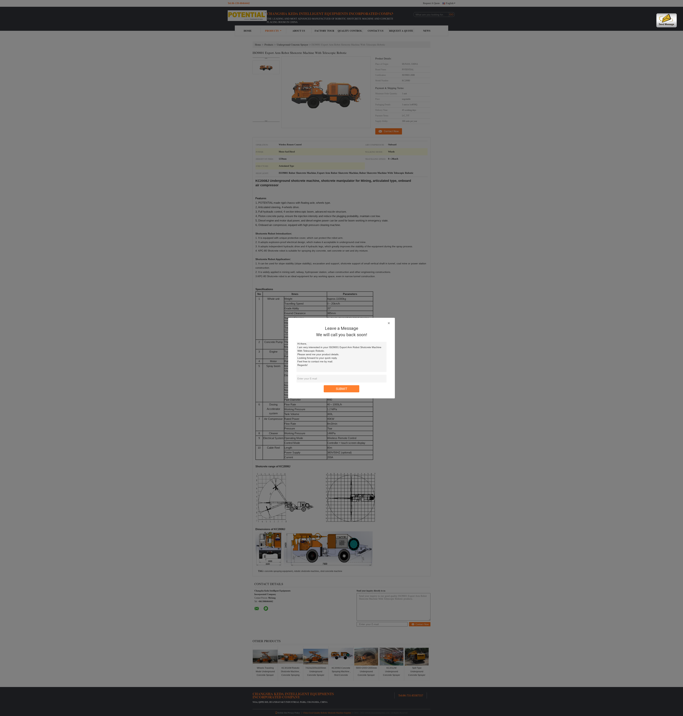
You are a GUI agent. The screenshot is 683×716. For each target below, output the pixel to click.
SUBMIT (341, 388)
